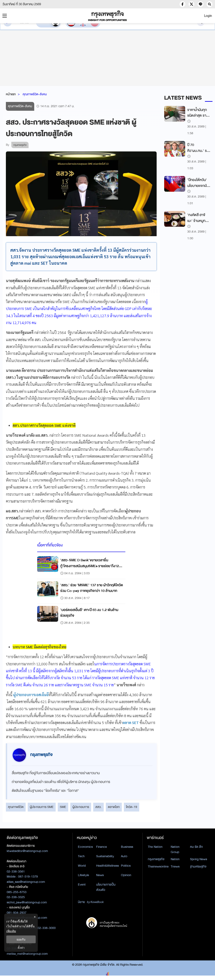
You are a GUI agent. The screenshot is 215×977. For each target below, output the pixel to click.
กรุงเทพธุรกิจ (156, 859)
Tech (81, 856)
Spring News (198, 859)
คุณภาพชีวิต (16, 807)
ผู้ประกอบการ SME (42, 807)
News (100, 875)
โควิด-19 (131, 807)
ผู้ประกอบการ (80, 807)
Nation (175, 859)
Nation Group (175, 849)
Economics (85, 846)
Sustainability (105, 856)
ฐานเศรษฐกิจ (198, 866)
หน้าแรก (11, 94)
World (82, 865)
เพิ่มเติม (11, 931)
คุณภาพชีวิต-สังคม (35, 94)
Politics (126, 865)
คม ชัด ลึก (196, 846)
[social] (182, 4)
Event (82, 884)
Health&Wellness (107, 865)
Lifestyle (83, 875)
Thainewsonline (158, 866)
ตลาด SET (131, 722)
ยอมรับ (21, 939)
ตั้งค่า (21, 948)
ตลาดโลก (114, 807)
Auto (124, 856)
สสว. (98, 807)
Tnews (175, 866)
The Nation (155, 846)
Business (127, 846)
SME (63, 807)
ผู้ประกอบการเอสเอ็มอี (31, 694)
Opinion (126, 875)
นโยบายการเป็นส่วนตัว (105, 887)
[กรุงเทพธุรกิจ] (107, 15)
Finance (101, 846)
